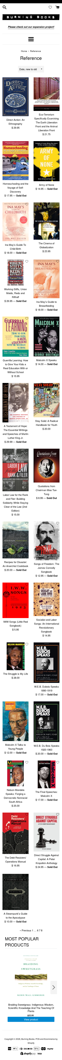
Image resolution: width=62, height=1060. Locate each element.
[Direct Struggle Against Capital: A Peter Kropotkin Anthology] (47, 832)
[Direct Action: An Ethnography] (15, 96)
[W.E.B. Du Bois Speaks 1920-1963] (47, 721)
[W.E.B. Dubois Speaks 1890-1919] (47, 662)
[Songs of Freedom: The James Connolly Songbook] (47, 540)
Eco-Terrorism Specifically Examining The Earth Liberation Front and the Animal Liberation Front (46, 122)
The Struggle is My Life (15, 673)
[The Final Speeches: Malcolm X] (47, 774)
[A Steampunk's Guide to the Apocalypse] (15, 892)
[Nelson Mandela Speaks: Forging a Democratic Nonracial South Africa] (15, 773)
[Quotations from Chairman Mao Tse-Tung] (47, 466)
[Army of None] (47, 161)
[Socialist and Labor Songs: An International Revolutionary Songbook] (47, 599)
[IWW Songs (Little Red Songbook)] (15, 600)
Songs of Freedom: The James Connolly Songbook (46, 567)
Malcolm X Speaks (46, 360)
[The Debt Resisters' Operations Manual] (15, 833)
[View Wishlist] (51, 7)
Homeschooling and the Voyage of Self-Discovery (15, 187)
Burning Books (28, 1038)
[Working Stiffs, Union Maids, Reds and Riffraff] (15, 273)
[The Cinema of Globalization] (47, 221)
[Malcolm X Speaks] (47, 336)
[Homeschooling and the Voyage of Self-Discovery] (15, 160)
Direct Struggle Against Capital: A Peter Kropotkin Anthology (46, 859)
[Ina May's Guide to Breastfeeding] (47, 279)
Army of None (46, 184)
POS (38, 1038)
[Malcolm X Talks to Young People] (15, 721)
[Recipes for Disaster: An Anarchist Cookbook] (15, 539)
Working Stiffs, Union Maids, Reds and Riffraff (15, 293)
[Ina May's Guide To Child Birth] (15, 221)
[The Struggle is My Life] (15, 656)
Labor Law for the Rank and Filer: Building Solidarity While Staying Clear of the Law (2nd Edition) (15, 502)
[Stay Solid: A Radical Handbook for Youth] (47, 400)
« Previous (25, 930)
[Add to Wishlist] (26, 79)
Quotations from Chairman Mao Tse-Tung (46, 490)
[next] (53, 987)
